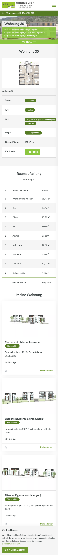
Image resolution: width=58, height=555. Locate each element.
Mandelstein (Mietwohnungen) (22, 342)
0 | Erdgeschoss (33, 133)
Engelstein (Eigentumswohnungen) (41, 119)
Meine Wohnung (21, 29)
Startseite (8, 29)
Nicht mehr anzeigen (15, 550)
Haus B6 (30, 32)
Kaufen (30, 110)
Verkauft (30, 100)
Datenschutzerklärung (11, 544)
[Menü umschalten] (54, 5)
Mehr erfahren (46, 370)
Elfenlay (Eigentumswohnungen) (23, 495)
